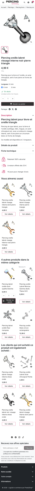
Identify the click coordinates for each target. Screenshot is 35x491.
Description (6, 115)
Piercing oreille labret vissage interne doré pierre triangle (9, 203)
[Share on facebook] (9, 109)
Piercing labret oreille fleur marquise (7, 328)
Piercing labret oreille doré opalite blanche (7, 286)
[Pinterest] (15, 437)
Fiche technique (8, 151)
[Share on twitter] (12, 109)
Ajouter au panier (17, 104)
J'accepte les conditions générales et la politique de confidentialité (15, 452)
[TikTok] (23, 437)
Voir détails (9, 214)
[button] (24, 2)
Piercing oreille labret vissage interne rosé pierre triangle (8, 241)
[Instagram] (19, 437)
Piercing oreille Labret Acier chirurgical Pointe (25, 374)
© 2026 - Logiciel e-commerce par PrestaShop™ (17, 487)
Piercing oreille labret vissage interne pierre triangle (24, 203)
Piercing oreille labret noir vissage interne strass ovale (8, 413)
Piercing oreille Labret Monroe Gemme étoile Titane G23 (24, 287)
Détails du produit (9, 145)
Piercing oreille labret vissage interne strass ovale (7, 375)
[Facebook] (12, 437)
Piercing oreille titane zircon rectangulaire (24, 328)
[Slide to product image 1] (4, 49)
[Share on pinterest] (15, 109)
